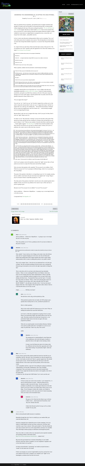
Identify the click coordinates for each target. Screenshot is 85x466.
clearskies (62, 68)
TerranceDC (30, 18)
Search (60, 11)
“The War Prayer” (30, 123)
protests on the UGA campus (31, 91)
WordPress (24, 464)
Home (63, 4)
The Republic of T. (26, 196)
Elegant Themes (17, 464)
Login (68, 4)
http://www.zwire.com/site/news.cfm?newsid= (26, 436)
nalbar (22, 294)
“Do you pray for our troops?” (24, 50)
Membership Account (77, 4)
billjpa (17, 353)
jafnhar (62, 73)
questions (39, 29)
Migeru (17, 234)
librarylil (62, 63)
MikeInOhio (18, 247)
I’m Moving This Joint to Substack (65, 37)
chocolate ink (28, 396)
